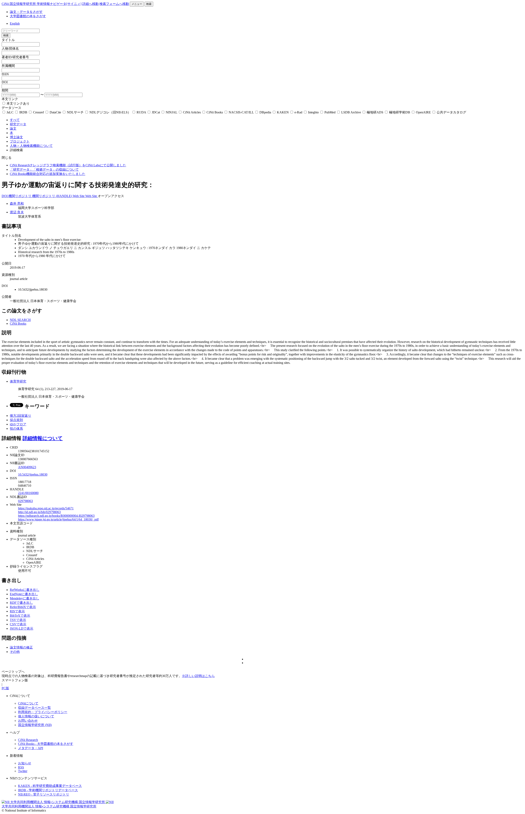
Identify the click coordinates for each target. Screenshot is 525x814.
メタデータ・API (30, 748)
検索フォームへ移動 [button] (114, 4)
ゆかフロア (18, 424)
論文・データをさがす (26, 12)
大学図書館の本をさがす (28, 16)
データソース (11, 108)
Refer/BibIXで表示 (23, 607)
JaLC (10, 112)
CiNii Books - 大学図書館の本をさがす (45, 744)
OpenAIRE (423, 112)
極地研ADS (375, 112)
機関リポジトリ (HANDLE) (52, 196)
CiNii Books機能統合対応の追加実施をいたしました (47, 174)
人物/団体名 (10, 48)
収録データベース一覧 (34, 707)
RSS (21, 767)
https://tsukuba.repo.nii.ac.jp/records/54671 (46, 508)
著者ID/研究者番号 (15, 57)
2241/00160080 (28, 493)
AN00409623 (27, 467)
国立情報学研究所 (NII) (35, 725)
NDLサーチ (75, 112)
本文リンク (10, 99)
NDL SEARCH (20, 320)
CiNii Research (28, 740)
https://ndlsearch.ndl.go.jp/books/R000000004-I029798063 (56, 515)
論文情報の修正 (21, 647)
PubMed (330, 112)
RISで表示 (17, 611)
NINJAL (171, 112)
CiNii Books (215, 112)
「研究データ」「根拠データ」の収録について (44, 169)
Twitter (22, 771)
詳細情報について (43, 438)
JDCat (156, 112)
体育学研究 (18, 381)
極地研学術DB (399, 112)
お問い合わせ (28, 720)
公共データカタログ (451, 112)
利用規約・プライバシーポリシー (42, 712)
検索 (149, 4)
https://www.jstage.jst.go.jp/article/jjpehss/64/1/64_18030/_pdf (58, 519)
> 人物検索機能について (35, 145)
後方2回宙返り (20, 415)
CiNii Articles (192, 112)
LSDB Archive (351, 112)
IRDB (23, 112)
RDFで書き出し (21, 602)
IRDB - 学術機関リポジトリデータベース (48, 790)
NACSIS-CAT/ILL (241, 112)
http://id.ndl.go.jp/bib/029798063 (39, 512)
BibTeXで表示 (20, 615)
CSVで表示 (18, 624)
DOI (5, 82)
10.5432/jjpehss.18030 (32, 474)
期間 (5, 90)
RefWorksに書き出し (24, 589)
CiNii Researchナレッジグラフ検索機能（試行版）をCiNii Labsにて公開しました (68, 165)
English (15, 23)
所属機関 (8, 65)
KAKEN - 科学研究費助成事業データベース (50, 786)
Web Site (79, 196)
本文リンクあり (18, 103)
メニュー (136, 4)
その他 (15, 651)
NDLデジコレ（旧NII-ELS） (110, 112)
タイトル (8, 40)
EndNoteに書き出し (24, 594)
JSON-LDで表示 (21, 628)
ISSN (5, 74)
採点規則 (16, 420)
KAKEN (283, 112)
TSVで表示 (18, 620)
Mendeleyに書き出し (24, 598)
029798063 (25, 501)
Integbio (313, 112)
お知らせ (24, 763)
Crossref (38, 112)
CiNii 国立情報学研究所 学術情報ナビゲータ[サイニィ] (41, 4)
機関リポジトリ (20, 196)
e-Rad (298, 112)
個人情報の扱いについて (36, 716)
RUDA (141, 112)
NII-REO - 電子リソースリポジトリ (43, 794)
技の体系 (16, 428)
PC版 (5, 688)
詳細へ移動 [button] (90, 4)
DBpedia (265, 112)
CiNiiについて (28, 703)
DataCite (55, 112)
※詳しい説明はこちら (198, 676)
